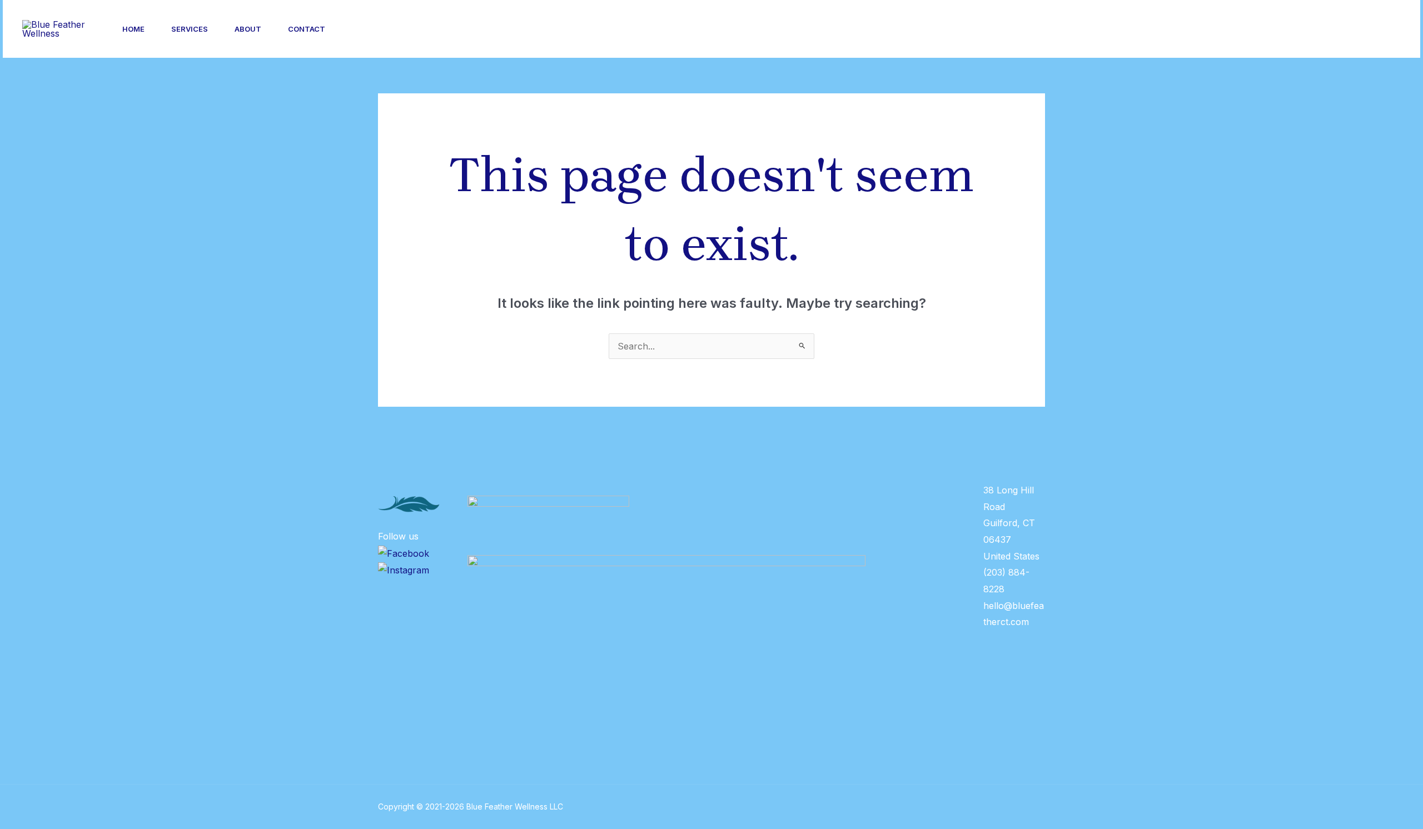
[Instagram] (1266, 29)
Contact (306, 28)
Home (133, 28)
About (248, 28)
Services (189, 28)
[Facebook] (1291, 29)
